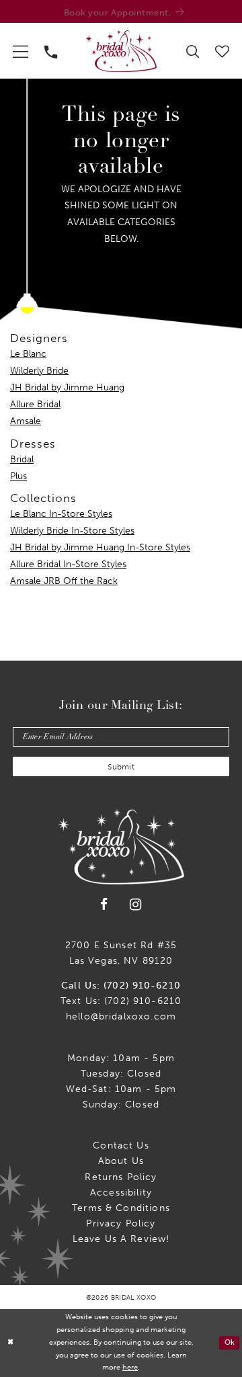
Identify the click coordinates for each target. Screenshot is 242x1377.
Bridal (22, 459)
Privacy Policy (120, 1223)
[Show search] (192, 51)
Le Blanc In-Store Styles (61, 513)
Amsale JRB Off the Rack (64, 581)
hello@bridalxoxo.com (121, 1016)
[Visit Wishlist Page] (222, 51)
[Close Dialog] (11, 1343)
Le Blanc (28, 353)
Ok (230, 1343)
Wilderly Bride (39, 370)
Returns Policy (121, 1177)
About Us (121, 1161)
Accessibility (121, 1192)
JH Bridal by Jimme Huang (67, 387)
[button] (20, 51)
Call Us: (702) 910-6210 (120, 985)
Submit (121, 766)
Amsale (25, 421)
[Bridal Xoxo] (121, 51)
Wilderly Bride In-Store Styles (72, 530)
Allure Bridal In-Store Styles (68, 564)
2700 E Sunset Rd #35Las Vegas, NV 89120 (121, 952)
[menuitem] (20, 51)
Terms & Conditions (121, 1208)
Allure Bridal (35, 404)
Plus (18, 476)
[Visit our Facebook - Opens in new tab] (104, 904)
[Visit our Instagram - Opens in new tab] (136, 904)
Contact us (121, 1145)
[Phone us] (50, 51)
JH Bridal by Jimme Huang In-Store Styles (100, 547)
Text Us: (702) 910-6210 (121, 1001)
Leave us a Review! (121, 1239)
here (130, 1367)
